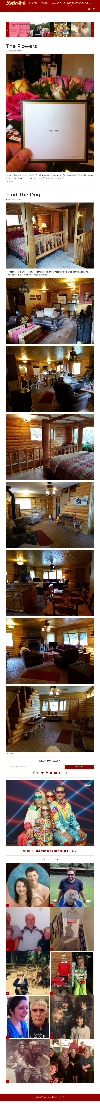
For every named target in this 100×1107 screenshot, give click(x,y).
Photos (33, 3)
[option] (19, 29)
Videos (45, 3)
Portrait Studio (79, 3)
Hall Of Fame (58, 3)
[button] (89, 9)
